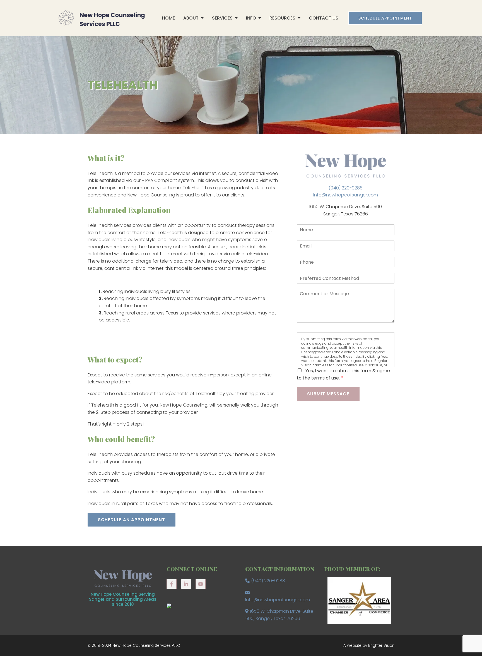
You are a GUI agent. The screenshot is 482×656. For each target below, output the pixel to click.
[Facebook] (172, 584)
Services (222, 18)
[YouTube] (201, 584)
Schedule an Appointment (131, 520)
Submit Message (328, 394)
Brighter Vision (381, 645)
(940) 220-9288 (346, 188)
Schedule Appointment (385, 18)
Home (168, 18)
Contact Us (323, 18)
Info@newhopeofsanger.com (345, 195)
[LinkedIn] (186, 584)
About (191, 18)
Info (251, 18)
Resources (282, 18)
